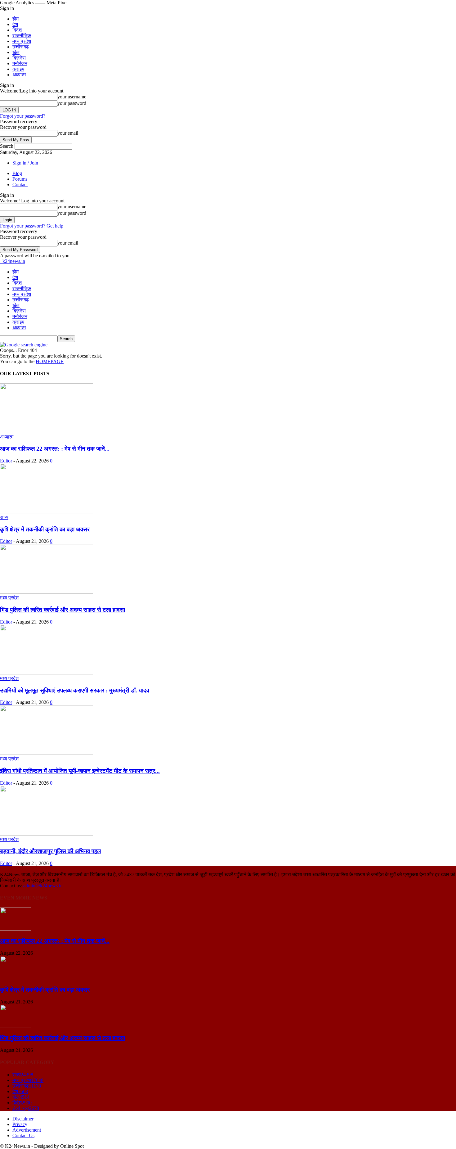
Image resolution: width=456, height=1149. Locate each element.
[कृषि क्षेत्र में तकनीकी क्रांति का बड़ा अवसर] (46, 511)
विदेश (17, 30)
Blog (17, 173)
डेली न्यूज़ (25, 1108)
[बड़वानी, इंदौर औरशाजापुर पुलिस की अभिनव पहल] (46, 833)
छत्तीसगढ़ (20, 46)
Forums (19, 179)
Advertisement (26, 1130)
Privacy (19, 1124)
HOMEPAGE (50, 361)
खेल (16, 52)
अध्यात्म (19, 74)
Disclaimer (23, 1118)
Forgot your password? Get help (31, 225)
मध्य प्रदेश (21, 41)
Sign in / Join (25, 162)
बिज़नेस (19, 58)
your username (71, 96)
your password (71, 103)
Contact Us (23, 1135)
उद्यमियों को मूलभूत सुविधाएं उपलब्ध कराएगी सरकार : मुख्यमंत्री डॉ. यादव (74, 690)
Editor (6, 460)
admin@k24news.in (43, 885)
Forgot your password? (22, 116)
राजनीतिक (21, 35)
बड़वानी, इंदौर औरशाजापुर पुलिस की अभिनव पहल (50, 851)
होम (15, 18)
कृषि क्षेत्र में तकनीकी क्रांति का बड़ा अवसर (45, 529)
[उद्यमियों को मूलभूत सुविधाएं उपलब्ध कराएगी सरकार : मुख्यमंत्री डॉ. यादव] (46, 672)
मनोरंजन (19, 63)
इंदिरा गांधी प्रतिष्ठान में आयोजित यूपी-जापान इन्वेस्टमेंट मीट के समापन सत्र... (80, 771)
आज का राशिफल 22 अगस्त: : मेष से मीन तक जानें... (55, 448)
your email (67, 133)
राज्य (4, 517)
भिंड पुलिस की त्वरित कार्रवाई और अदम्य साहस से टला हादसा (62, 609)
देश (15, 24)
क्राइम (18, 69)
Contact (20, 184)
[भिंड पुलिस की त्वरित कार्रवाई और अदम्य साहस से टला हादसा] (46, 592)
